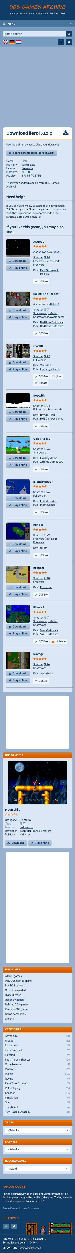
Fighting (37, 1055)
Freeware (27, 168)
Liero (24, 161)
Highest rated (13, 995)
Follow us (11, 1218)
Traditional (37, 1107)
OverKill (38, 346)
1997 (47, 309)
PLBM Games (48, 504)
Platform (25, 820)
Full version (39, 360)
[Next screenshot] (63, 782)
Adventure (37, 1036)
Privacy (21, 1239)
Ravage (38, 654)
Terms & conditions (14, 1242)
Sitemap (8, 1239)
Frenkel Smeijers (41, 831)
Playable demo (55, 317)
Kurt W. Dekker (48, 501)
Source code (53, 261)
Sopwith (39, 395)
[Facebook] (61, 42)
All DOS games (13, 976)
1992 (47, 356)
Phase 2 (38, 607)
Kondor (38, 525)
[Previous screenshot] (11, 782)
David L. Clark (48, 415)
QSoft (44, 548)
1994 (47, 257)
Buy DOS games (14, 985)
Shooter (38, 257)
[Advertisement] (37, 84)
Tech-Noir (46, 365)
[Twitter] (69, 42)
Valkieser (25, 834)
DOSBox (11, 216)
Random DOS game (16, 1009)
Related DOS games (16, 1004)
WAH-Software (49, 630)
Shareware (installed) (45, 313)
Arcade (37, 1040)
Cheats (9, 1018)
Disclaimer (37, 1239)
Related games (15, 1160)
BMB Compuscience (51, 418)
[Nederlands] (18, 42)
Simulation (37, 1097)
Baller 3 (54, 304)
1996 (47, 492)
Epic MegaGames (50, 369)
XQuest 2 (55, 252)
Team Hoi (25, 831)
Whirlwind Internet (30, 1248)
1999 (47, 535)
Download (19, 261)
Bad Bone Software (51, 322)
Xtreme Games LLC (51, 461)
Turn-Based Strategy (37, 1112)
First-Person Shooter (37, 1059)
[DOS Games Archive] (38, 9)
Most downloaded (15, 990)
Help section (24, 213)
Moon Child (12, 809)
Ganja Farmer (42, 438)
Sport (37, 1102)
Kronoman (46, 587)
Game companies (15, 1014)
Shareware (39, 317)
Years (9, 1122)
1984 (47, 406)
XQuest (38, 241)
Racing (37, 1078)
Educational (37, 1045)
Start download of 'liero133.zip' (33, 152)
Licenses (11, 1141)
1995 (47, 449)
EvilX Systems (48, 458)
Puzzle (37, 1074)
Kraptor (38, 568)
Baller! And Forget (46, 294)
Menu (11, 23)
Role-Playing (37, 1088)
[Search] (69, 34)
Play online (20, 267)
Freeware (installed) (45, 538)
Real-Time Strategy (37, 1083)
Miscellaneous (37, 1064)
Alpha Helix (46, 673)
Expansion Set (37, 1050)
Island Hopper (43, 481)
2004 (47, 578)
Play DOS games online (18, 980)
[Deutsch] (12, 42)
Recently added (14, 999)
